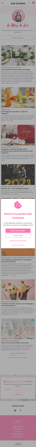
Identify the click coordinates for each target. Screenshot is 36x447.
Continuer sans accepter (18, 245)
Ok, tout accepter (18, 231)
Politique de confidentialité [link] (18, 241)
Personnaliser (18, 235)
